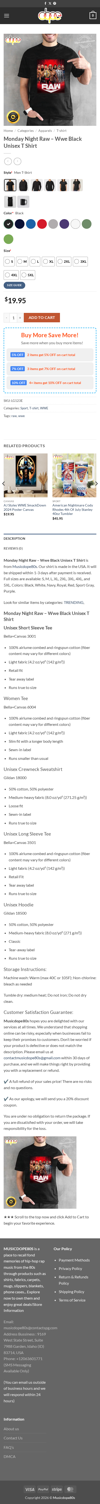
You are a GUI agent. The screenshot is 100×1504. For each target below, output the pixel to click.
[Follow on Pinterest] (54, 3)
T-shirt (62, 131)
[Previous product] (17, 161)
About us (11, 1428)
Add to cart (42, 317)
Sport (24, 408)
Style (8, 172)
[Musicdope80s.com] (50, 15)
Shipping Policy (71, 1291)
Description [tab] (14, 538)
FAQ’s (9, 1447)
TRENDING (73, 602)
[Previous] (4, 493)
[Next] (96, 493)
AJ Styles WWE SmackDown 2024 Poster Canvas (25, 507)
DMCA (10, 1456)
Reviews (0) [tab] (13, 548)
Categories (25, 131)
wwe (21, 416)
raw (14, 416)
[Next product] (8, 161)
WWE (44, 408)
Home (8, 131)
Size (7, 251)
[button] (6, 15)
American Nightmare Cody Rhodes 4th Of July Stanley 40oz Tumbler (72, 509)
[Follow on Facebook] (45, 3)
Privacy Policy (70, 1268)
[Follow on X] (50, 3)
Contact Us (13, 1438)
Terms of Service (72, 1300)
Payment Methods (74, 1260)
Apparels (45, 131)
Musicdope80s (24, 566)
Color (9, 213)
